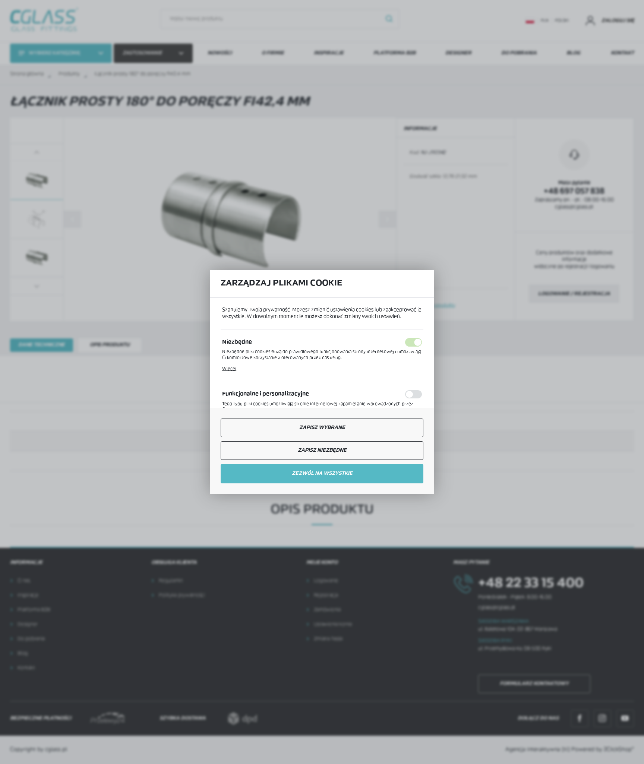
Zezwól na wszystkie (322, 473)
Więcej (229, 369)
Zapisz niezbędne (322, 450)
